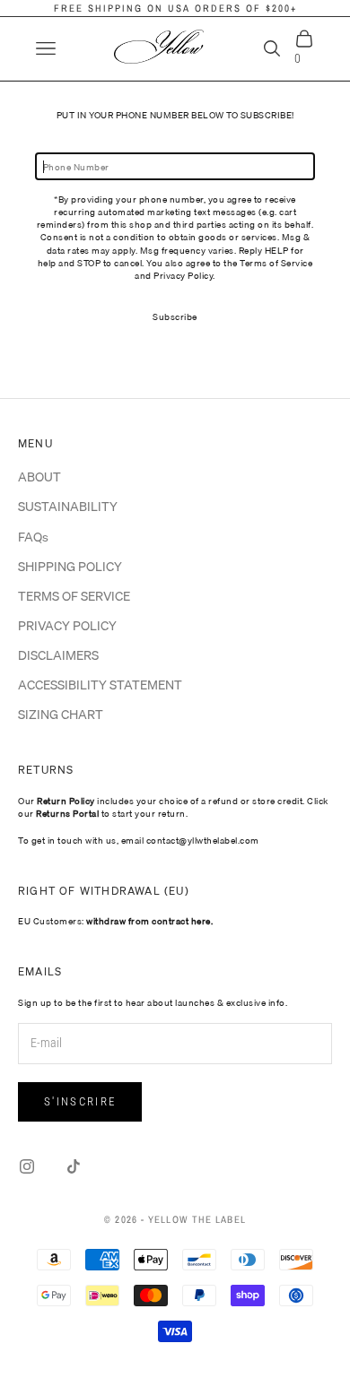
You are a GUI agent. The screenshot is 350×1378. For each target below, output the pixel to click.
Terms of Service (276, 263)
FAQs (33, 537)
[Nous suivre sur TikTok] (74, 1166)
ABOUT (39, 477)
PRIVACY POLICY (67, 626)
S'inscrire (80, 1101)
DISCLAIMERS (58, 655)
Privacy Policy (183, 275)
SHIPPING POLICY (70, 566)
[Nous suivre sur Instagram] (27, 1166)
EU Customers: (115, 921)
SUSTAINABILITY (68, 506)
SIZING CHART (60, 714)
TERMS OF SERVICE (74, 596)
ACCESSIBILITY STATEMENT (100, 685)
